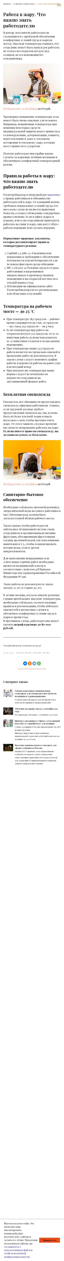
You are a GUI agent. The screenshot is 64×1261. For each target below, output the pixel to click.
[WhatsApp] (39, 663)
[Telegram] (34, 663)
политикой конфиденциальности (17, 1255)
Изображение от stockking (20, 108)
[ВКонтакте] (25, 663)
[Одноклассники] (30, 663)
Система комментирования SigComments (32, 669)
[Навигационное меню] (59, 5)
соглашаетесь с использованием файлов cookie (18, 1250)
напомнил (53, 194)
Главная (6, 4)
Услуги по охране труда (24, 4)
